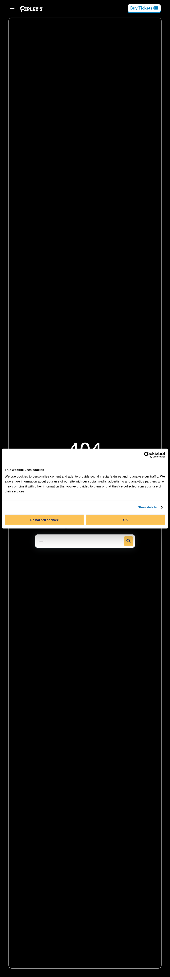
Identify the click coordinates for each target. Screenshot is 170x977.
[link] (144, 8)
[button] (128, 541)
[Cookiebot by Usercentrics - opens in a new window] (147, 455)
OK (125, 520)
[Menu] (12, 9)
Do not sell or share (44, 520)
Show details (147, 507)
